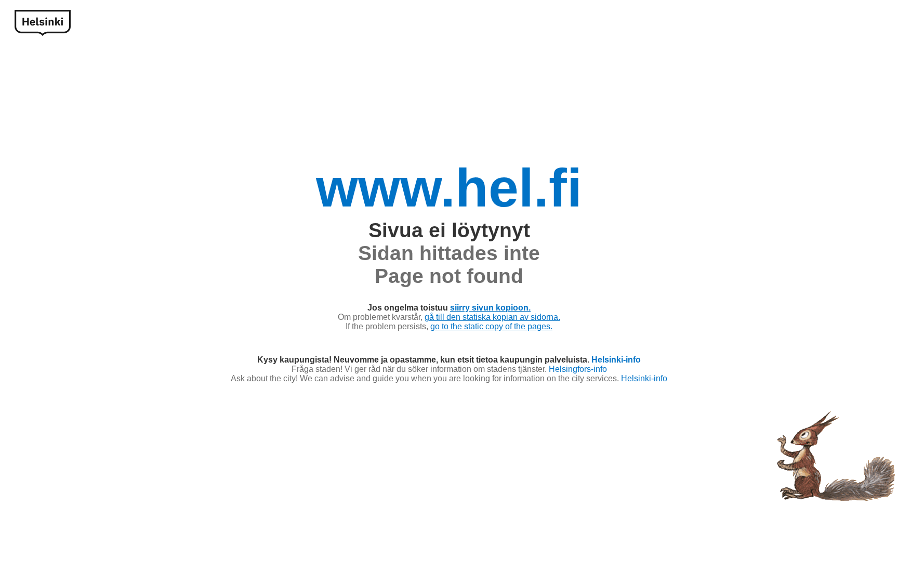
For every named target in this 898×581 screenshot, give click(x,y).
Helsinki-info (616, 359)
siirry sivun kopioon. (490, 307)
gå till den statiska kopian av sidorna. (492, 317)
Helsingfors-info (578, 369)
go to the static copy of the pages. (491, 326)
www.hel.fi (449, 188)
